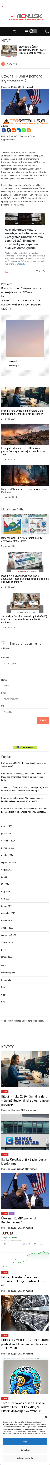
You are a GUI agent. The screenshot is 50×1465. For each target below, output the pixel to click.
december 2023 (8, 913)
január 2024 (6, 906)
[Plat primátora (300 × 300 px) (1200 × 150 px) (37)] (25, 120)
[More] (29, 130)
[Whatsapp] (24, 130)
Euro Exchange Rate (26, 747)
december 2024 (8, 841)
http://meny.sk (14, 366)
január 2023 (6, 957)
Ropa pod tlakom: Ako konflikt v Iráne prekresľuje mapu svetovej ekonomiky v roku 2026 (23, 451)
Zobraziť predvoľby (25, 1458)
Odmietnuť (25, 1450)
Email (3, 693)
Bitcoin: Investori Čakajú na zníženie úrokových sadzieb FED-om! (22, 1281)
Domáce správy (8, 972)
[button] (46, 1417)
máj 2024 (5, 891)
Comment (5, 657)
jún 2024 (5, 884)
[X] (9, 130)
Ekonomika (6, 980)
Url (2, 706)
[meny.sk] (25, 338)
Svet (3, 1002)
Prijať (25, 1441)
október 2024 (7, 855)
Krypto (4, 994)
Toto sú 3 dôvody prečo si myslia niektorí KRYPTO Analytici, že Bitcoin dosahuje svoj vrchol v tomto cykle (23, 1409)
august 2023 (7, 942)
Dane (3, 965)
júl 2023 (5, 949)
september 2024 (8, 862)
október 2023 (7, 928)
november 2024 (8, 848)
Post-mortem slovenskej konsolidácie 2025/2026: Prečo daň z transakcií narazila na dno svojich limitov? (25, 578)
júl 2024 (5, 877)
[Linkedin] (19, 130)
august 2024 (7, 870)
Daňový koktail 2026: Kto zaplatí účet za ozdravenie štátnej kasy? (22, 539)
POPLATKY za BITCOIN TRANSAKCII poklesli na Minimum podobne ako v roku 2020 (25, 1344)
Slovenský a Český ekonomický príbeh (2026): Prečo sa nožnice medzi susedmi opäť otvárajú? (32, 51)
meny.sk (29, 87)
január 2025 (6, 833)
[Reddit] (14, 130)
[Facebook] (4, 130)
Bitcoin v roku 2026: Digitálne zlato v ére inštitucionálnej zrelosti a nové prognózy (22, 412)
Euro (3, 987)
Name (4, 680)
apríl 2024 (5, 899)
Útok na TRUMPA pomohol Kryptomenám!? (18, 1220)
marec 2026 (6, 826)
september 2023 (8, 935)
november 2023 (8, 920)
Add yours (5, 648)
